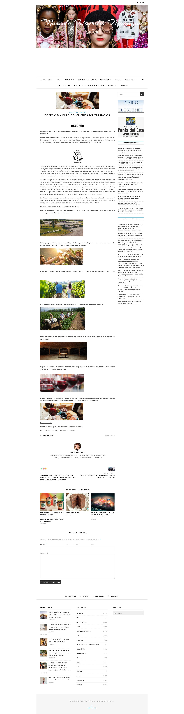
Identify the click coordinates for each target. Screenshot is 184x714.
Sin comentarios (110, 435)
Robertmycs (122, 295)
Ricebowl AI (122, 224)
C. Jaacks (111, 701)
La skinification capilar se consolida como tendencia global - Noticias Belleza (128, 261)
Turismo (77, 85)
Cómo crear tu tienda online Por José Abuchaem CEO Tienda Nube (130, 281)
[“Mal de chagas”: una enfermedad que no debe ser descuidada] (111, 469)
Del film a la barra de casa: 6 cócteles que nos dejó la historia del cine (102, 515)
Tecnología (130, 80)
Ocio (102, 85)
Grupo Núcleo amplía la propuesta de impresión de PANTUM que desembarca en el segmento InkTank (130, 157)
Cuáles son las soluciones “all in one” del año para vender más (129, 296)
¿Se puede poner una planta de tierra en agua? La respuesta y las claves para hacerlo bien (130, 169)
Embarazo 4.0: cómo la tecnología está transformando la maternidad (130, 183)
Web (92, 544)
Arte (50, 80)
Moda (59, 80)
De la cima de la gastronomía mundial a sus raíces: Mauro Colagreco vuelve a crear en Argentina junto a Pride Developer (130, 176)
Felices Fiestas (81, 653)
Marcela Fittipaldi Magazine (92, 22)
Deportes (124, 85)
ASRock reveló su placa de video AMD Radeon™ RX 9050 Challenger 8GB (129, 197)
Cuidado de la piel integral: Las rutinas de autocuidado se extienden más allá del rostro (130, 210)
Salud (68, 85)
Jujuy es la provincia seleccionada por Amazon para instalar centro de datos (130, 235)
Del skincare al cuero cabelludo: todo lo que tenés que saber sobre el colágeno (131, 265)
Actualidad (69, 80)
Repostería (80, 671)
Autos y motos (91, 85)
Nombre (43, 544)
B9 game (121, 301)
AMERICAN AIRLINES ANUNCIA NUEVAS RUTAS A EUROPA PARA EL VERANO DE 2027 (129, 150)
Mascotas (112, 85)
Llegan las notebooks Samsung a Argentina (129, 302)
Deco (60, 85)
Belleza (118, 80)
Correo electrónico (72, 544)
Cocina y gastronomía (87, 80)
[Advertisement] (92, 62)
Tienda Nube (123, 279)
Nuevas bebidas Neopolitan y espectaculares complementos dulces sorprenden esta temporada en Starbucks (52, 517)
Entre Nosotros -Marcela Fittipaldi (87, 644)
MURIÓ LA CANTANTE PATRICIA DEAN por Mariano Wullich (130, 255)
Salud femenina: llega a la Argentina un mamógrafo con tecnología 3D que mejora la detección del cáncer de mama (130, 273)
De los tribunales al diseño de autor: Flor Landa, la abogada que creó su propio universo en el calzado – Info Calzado (130, 243)
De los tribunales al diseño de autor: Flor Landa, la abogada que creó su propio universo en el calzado (130, 248)
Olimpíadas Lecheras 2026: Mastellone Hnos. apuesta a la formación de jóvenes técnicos (130, 288)
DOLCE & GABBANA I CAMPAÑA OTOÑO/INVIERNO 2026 (127, 204)
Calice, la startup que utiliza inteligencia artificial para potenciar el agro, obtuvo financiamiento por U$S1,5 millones (130, 227)
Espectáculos (106, 80)
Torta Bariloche (72, 513)
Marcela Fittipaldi (48, 435)
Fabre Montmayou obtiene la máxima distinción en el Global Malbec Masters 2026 (130, 191)
